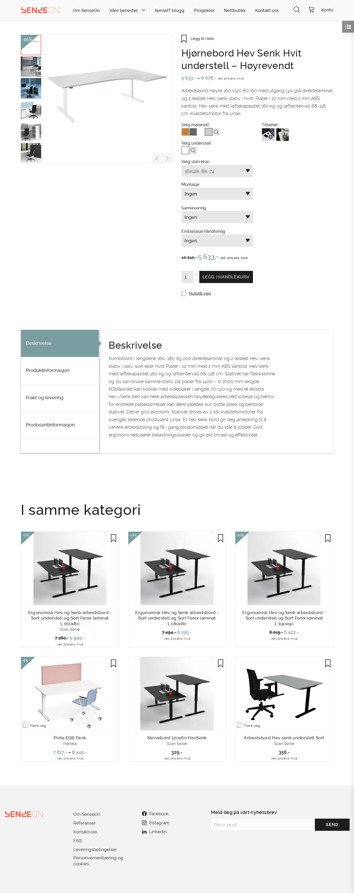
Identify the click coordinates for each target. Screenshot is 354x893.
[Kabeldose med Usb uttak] (268, 134)
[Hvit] (201, 132)
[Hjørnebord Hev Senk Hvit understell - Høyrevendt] (108, 99)
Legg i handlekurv (226, 277)
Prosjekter (204, 10)
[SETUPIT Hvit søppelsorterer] (282, 134)
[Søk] (297, 10)
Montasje (215, 244)
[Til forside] (40, 10)
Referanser (84, 823)
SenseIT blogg (169, 10)
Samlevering (215, 256)
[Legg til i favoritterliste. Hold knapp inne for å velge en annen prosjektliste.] (113, 538)
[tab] (60, 343)
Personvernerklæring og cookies (98, 860)
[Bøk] (185, 132)
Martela (70, 743)
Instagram (159, 822)
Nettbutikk (235, 10)
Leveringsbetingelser (95, 849)
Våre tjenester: (124, 10)
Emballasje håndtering (215, 267)
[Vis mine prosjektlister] (348, 27)
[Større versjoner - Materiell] (216, 132)
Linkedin (158, 831)
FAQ (77, 840)
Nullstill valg (200, 293)
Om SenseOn (86, 10)
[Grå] (193, 132)
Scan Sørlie (70, 629)
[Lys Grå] (209, 132)
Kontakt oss (267, 10)
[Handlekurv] (311, 10)
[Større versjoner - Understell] (193, 150)
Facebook (159, 813)
